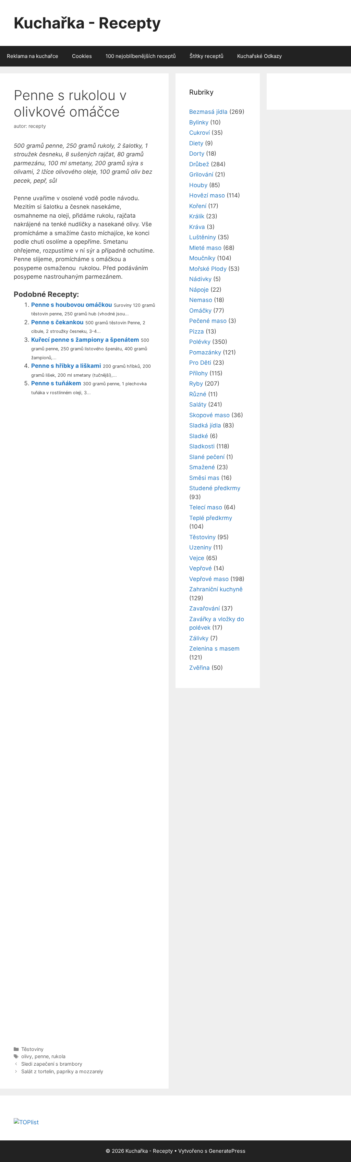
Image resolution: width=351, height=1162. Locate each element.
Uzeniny (200, 547)
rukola (58, 1056)
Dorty (196, 153)
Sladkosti (202, 446)
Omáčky (200, 310)
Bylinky (198, 122)
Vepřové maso (209, 579)
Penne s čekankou (57, 322)
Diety (196, 143)
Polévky (199, 341)
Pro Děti (200, 362)
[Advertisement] (84, 719)
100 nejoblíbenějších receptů (141, 56)
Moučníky (202, 258)
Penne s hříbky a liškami (66, 365)
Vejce (196, 558)
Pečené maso (208, 320)
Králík (196, 216)
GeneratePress (227, 1151)
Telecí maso (205, 507)
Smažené (202, 467)
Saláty (197, 404)
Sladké (198, 436)
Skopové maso (209, 415)
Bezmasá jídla (208, 111)
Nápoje (199, 289)
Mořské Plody (208, 268)
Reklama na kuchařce (32, 56)
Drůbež (199, 164)
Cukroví (199, 132)
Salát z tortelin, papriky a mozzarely (62, 1071)
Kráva (197, 226)
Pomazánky (205, 352)
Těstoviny (32, 1049)
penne (42, 1056)
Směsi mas (204, 477)
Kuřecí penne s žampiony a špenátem (85, 339)
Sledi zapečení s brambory (51, 1064)
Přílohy (198, 373)
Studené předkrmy (214, 488)
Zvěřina (199, 667)
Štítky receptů (206, 56)
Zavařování (204, 608)
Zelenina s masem (214, 648)
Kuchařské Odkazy (259, 56)
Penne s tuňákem (56, 383)
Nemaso (200, 299)
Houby (198, 185)
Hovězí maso (207, 195)
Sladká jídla (205, 425)
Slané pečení (207, 456)
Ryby (196, 383)
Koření (197, 206)
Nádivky (200, 279)
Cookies (82, 56)
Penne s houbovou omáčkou (71, 304)
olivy (26, 1056)
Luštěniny (202, 237)
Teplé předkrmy (210, 518)
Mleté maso (205, 247)
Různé (197, 394)
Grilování (201, 174)
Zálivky (198, 638)
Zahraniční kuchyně (216, 589)
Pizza (196, 331)
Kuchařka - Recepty (87, 22)
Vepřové (200, 568)
